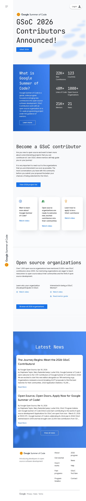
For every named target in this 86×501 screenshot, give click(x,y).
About (57, 453)
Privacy (29, 494)
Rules (35, 494)
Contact (74, 478)
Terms (40, 494)
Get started (59, 458)
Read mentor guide (59, 296)
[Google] (22, 494)
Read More (22, 387)
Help (72, 466)
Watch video (24, 221)
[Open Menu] (6, 6)
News (73, 461)
